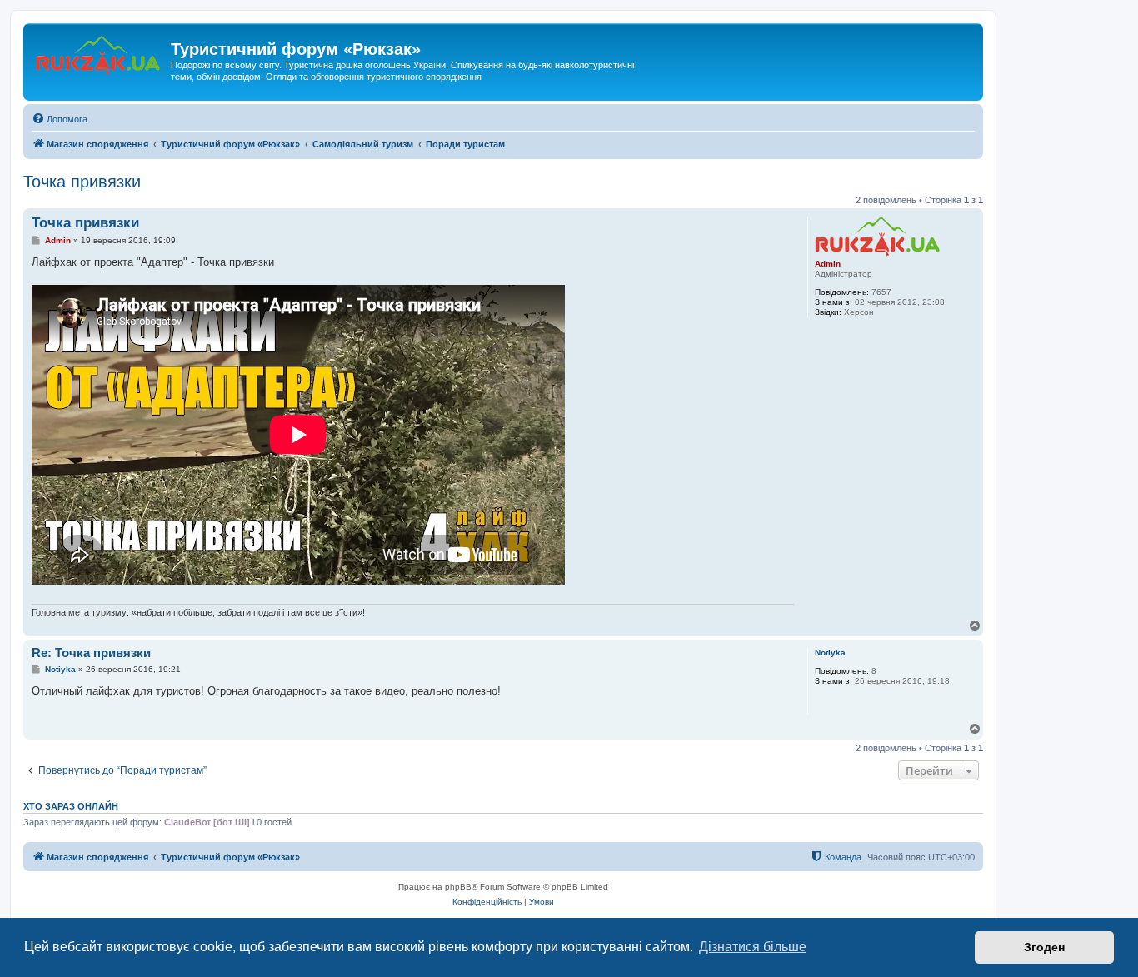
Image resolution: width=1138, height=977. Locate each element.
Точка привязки (82, 181)
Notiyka (830, 652)
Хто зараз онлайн (70, 806)
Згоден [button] (1044, 947)
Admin (828, 263)
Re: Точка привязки (91, 653)
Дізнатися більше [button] (752, 947)
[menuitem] (59, 119)
